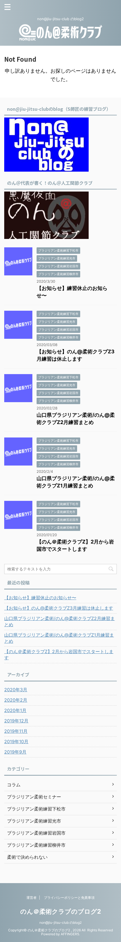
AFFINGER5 (70, 934)
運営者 (31, 897)
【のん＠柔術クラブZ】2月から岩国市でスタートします (58, 654)
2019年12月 (16, 721)
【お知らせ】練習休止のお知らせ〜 (40, 597)
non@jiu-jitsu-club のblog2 (60, 922)
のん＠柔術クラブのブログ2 (60, 911)
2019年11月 (16, 731)
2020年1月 (15, 710)
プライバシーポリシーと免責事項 (69, 897)
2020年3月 (15, 689)
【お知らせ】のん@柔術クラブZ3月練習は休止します (58, 608)
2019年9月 (15, 752)
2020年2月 (15, 700)
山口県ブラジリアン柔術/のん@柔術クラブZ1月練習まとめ (59, 638)
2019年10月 (16, 741)
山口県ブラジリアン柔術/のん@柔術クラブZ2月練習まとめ (59, 621)
